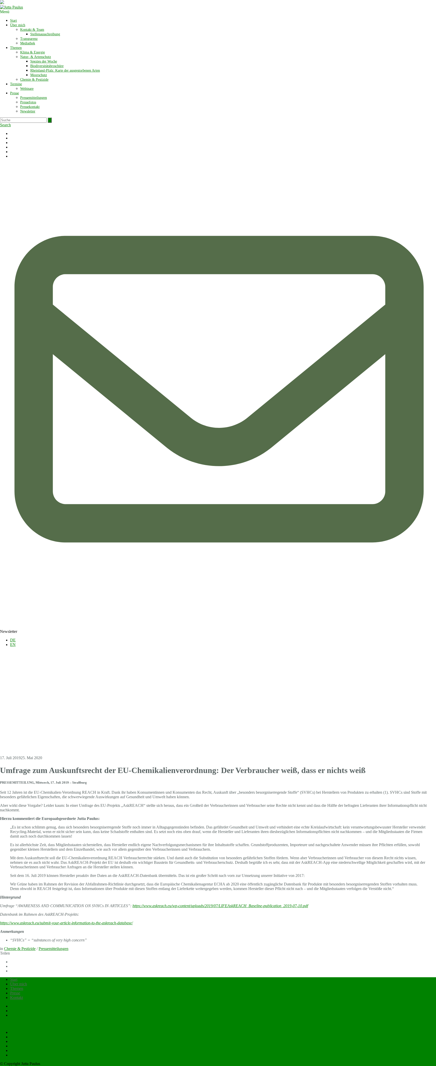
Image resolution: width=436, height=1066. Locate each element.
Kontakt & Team (32, 30)
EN (13, 644)
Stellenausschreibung (45, 34)
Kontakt (16, 997)
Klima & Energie (32, 52)
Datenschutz (20, 1015)
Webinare (27, 89)
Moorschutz (38, 75)
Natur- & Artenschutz (35, 57)
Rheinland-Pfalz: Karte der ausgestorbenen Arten (65, 70)
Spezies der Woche (43, 61)
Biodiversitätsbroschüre (47, 66)
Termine (16, 84)
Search (5, 125)
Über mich (17, 25)
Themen (16, 48)
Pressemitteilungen (33, 98)
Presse (14, 93)
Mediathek (27, 43)
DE (13, 640)
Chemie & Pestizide (34, 79)
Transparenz (29, 39)
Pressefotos (28, 102)
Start (13, 20)
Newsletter (27, 111)
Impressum (19, 1011)
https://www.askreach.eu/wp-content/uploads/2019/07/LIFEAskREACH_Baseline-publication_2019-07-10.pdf (220, 906)
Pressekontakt (30, 107)
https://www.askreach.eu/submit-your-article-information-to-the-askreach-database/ (66, 923)
